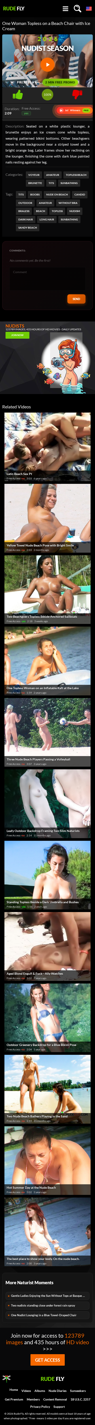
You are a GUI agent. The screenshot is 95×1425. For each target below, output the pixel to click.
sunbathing (69, 219)
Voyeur (34, 174)
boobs (35, 194)
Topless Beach (76, 174)
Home (14, 1389)
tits (21, 194)
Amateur (52, 174)
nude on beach (57, 194)
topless (57, 211)
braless (23, 211)
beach (40, 211)
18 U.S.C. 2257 (80, 1399)
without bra (68, 203)
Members (33, 1399)
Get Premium (14, 1399)
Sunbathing (69, 183)
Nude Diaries (57, 1391)
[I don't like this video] (77, 93)
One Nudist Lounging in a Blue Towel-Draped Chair (43, 1315)
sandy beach (27, 227)
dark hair (25, 219)
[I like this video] (18, 93)
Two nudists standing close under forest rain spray (43, 1305)
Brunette (35, 183)
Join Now (17, 335)
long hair (47, 219)
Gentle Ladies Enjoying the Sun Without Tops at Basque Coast (50, 1295)
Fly (14, 8)
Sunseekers (78, 1391)
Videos (26, 1391)
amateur (45, 203)
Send (76, 299)
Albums (39, 1391)
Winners (74, 110)
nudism (74, 211)
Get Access (47, 1360)
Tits (51, 183)
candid (79, 194)
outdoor (25, 203)
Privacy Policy (40, 1406)
